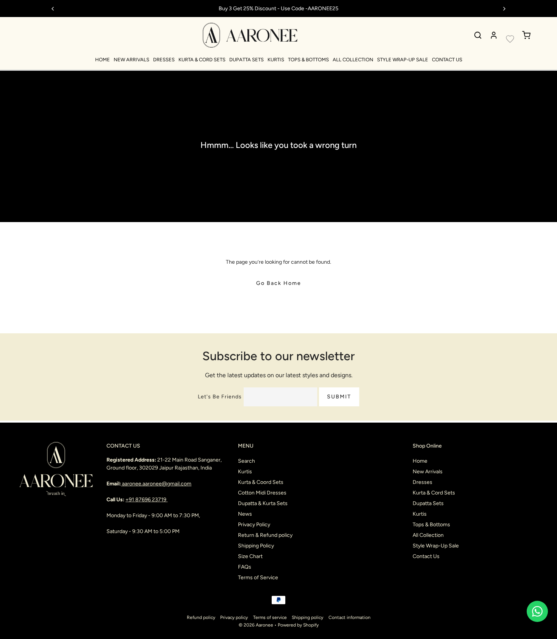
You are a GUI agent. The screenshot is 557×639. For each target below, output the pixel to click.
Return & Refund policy (265, 535)
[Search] (478, 35)
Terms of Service (258, 577)
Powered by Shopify (298, 625)
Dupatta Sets (246, 59)
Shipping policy (307, 617)
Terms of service (270, 617)
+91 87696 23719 (146, 499)
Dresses (164, 59)
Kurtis (276, 59)
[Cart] (526, 35)
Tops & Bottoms (308, 59)
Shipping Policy (256, 546)
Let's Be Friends (220, 396)
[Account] (494, 35)
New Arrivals (131, 59)
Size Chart (250, 556)
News (245, 514)
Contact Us (447, 59)
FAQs (244, 567)
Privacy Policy (254, 524)
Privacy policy (234, 617)
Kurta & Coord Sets (260, 482)
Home (102, 59)
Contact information (350, 617)
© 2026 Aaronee (256, 625)
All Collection (353, 59)
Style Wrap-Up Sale (402, 59)
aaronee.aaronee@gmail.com (156, 483)
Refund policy (201, 617)
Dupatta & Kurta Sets (263, 503)
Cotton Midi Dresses (262, 493)
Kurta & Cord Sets (201, 59)
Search (246, 461)
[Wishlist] (510, 39)
